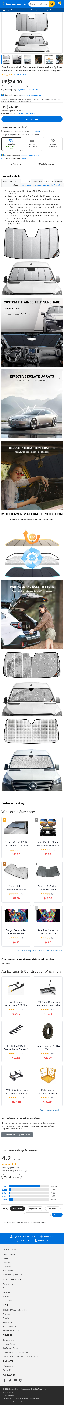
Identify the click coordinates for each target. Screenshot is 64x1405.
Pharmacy (7, 1314)
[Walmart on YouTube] (15, 1380)
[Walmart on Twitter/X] (10, 1380)
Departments (11, 9)
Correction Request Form (17, 1134)
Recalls (6, 1318)
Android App (8, 1369)
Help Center (49, 1236)
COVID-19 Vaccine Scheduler (15, 1310)
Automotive (26, 185)
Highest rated (35, 1208)
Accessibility (8, 1322)
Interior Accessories (41, 185)
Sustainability (8, 1270)
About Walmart (9, 1254)
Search (57, 1214)
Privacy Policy (9, 1344)
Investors (7, 1266)
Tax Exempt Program (11, 1330)
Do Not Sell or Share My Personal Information (22, 1356)
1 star (5, 1199)
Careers (6, 1258)
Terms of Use (8, 1340)
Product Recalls (9, 1326)
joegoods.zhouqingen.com (32, 95)
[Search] (52, 4)
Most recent (17, 1208)
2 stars (4, 1196)
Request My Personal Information (17, 1352)
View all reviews (11, 1176)
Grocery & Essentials (49, 9)
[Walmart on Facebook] (4, 1380)
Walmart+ (7, 1296)
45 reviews (21, 75)
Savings (34, 9)
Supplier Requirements (12, 1274)
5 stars (4, 1186)
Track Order (25, 1240)
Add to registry (47, 164)
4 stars (4, 1190)
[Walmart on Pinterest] (20, 1380)
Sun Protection (56, 185)
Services (24, 9)
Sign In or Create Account (24, 1236)
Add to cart (32, 119)
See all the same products (51, 1110)
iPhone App (8, 1365)
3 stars (4, 1193)
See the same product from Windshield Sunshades (40, 950)
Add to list (17, 164)
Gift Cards (7, 1300)
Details (23, 158)
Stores (5, 1288)
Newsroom (7, 1262)
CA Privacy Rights (10, 1348)
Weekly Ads (43, 1240)
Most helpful (53, 1208)
